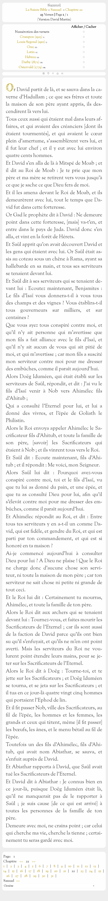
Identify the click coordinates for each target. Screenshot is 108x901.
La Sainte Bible (37, 9)
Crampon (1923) (31, 37)
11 (78, 866)
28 (25, 876)
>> (33, 861)
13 (94, 866)
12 (86, 866)
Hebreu (30, 57)
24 (90, 871)
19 (47, 871)
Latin (31, 52)
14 (4, 871)
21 (64, 871)
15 (13, 871)
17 (30, 871)
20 (55, 871)
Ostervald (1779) (30, 67)
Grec (30, 47)
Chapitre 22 (73, 9)
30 (43, 876)
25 (99, 871)
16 (21, 871)
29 (34, 876)
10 (69, 866)
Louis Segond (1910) (31, 42)
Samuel (56, 9)
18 (38, 871)
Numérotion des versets (32, 31)
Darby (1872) (30, 62)
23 (81, 871)
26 (7, 876)
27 (16, 876)
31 (52, 876)
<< (21, 861)
